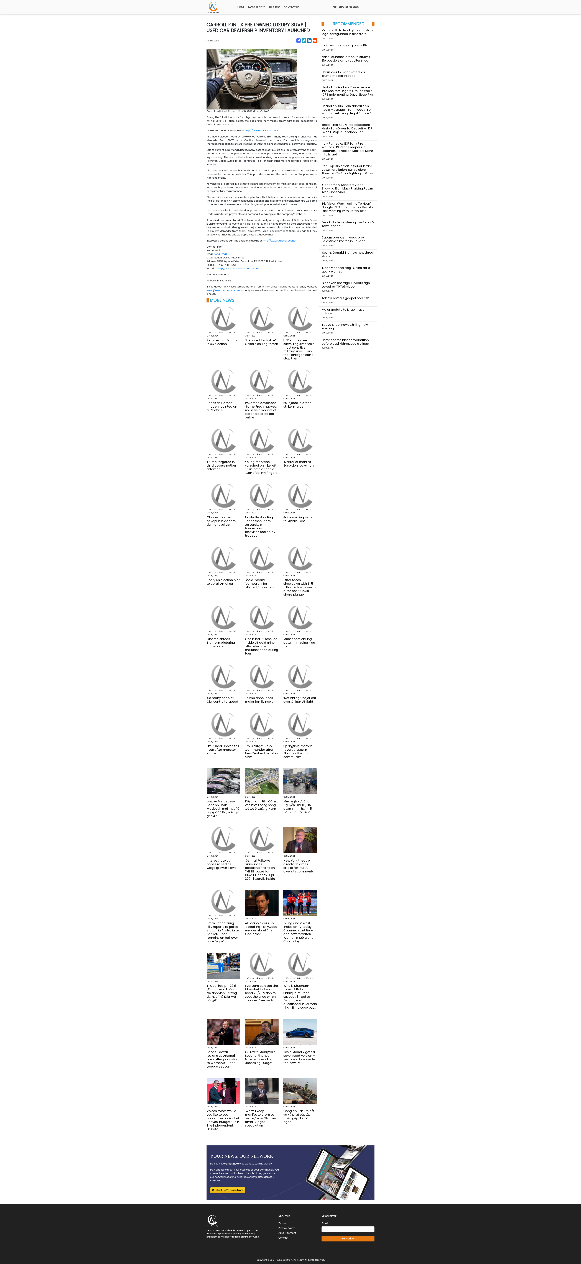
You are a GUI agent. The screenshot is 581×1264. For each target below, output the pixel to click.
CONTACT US (291, 7)
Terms (282, 1223)
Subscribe (348, 1238)
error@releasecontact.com (223, 290)
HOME (241, 7)
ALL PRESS (274, 7)
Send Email (220, 254)
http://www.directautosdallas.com (238, 268)
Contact (283, 1238)
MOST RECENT (256, 7)
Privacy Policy (286, 1228)
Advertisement (287, 1233)
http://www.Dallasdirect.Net (261, 130)
